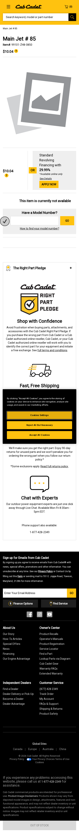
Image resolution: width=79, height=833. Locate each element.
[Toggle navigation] (8, 6)
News (6, 648)
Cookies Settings (39, 415)
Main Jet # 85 (10, 28)
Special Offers (11, 643)
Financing (8, 653)
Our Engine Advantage (16, 658)
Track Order (47, 693)
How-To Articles (12, 638)
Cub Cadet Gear (49, 663)
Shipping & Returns (51, 708)
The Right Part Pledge (29, 268)
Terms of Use (62, 759)
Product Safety (49, 713)
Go (67, 220)
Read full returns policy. (54, 466)
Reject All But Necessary (39, 425)
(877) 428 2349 (49, 688)
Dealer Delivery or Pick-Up (18, 693)
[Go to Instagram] (39, 615)
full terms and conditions (52, 350)
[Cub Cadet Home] (29, 6)
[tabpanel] (39, 102)
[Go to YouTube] (49, 615)
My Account (47, 698)
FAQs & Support (49, 703)
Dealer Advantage (14, 703)
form (20, 576)
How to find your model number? (39, 228)
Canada (17, 749)
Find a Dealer (10, 688)
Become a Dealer (13, 698)
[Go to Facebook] (29, 615)
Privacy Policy (45, 571)
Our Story (8, 634)
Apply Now (49, 184)
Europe (32, 749)
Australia (48, 749)
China (62, 749)
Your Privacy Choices (43, 759)
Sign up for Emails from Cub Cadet (37, 569)
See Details (46, 178)
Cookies (39, 762)
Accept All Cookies (39, 435)
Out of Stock (39, 825)
